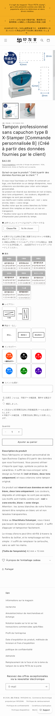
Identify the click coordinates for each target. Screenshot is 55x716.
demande (10, 656)
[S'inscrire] (46, 686)
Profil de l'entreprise (16, 633)
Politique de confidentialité (18, 706)
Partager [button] (9, 569)
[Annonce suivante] (50, 8)
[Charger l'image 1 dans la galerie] (10, 111)
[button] (6, 40)
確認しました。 (12, 404)
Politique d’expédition (20, 710)
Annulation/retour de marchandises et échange (24, 615)
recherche (11, 607)
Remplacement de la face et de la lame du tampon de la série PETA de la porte (27, 664)
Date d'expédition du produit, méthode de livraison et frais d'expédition (27, 641)
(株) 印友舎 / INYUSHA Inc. (21, 698)
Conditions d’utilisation (41, 706)
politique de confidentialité (19, 649)
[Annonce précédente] (5, 8)
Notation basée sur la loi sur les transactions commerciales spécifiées (24, 625)
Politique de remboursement (38, 701)
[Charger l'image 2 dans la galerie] (27, 111)
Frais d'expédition (9, 164)
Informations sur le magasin (19, 600)
